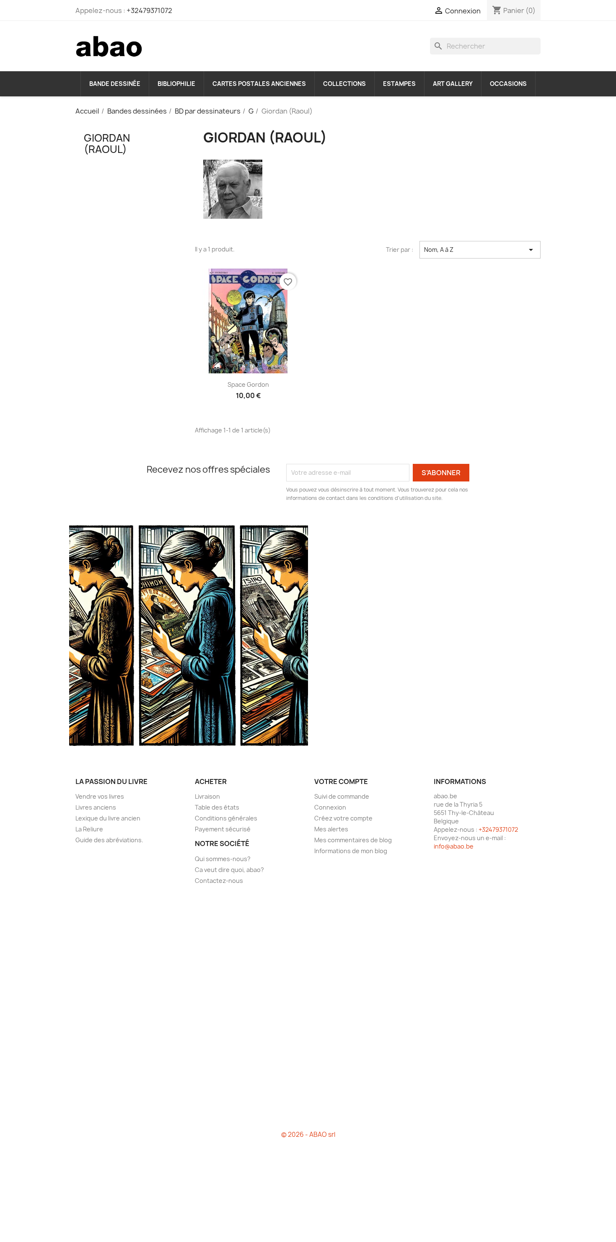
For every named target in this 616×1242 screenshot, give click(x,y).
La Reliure (89, 829)
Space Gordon (248, 384)
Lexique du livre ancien (107, 818)
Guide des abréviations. (109, 840)
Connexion (330, 807)
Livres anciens (95, 807)
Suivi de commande (341, 796)
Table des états (217, 807)
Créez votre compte (343, 818)
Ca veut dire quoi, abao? (229, 870)
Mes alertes (331, 829)
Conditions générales (226, 818)
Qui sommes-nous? (223, 859)
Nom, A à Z (480, 250)
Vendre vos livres (99, 796)
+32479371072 (149, 10)
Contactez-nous (219, 881)
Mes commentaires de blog (353, 840)
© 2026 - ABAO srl (308, 1134)
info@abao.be (454, 846)
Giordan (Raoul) (107, 143)
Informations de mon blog (350, 851)
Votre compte (341, 781)
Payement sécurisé (223, 829)
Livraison (207, 796)
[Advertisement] (128, 308)
